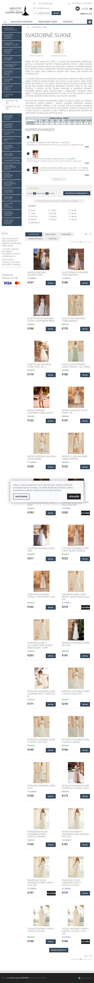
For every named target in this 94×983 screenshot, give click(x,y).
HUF (86, 14)
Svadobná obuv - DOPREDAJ (8, 205)
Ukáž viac (57, 179)
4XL (73, 216)
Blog (5, 233)
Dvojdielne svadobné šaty (10, 29)
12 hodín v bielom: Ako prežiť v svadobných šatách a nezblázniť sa (11, 252)
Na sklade (34, 188)
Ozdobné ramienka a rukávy (9, 147)
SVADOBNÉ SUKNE (8, 95)
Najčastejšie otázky (47, 21)
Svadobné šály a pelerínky (10, 65)
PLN (90, 14)
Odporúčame (33, 234)
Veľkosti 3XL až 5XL (13, 107)
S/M (54, 219)
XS (33, 210)
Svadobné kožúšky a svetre (8, 73)
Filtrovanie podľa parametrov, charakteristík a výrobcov (57, 201)
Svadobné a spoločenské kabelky (10, 167)
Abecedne (53, 239)
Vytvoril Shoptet (86, 978)
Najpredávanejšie (35, 239)
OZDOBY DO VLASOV (9, 133)
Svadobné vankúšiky (8, 191)
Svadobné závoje (8, 80)
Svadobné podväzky (8, 198)
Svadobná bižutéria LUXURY (8, 117)
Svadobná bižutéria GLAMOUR (8, 126)
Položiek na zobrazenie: (76, 193)
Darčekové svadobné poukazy (9, 222)
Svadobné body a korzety (8, 88)
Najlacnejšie (50, 234)
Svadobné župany (12, 160)
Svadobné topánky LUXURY (11, 44)
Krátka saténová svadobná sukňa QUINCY (51, 159)
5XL (33, 219)
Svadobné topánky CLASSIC (8, 51)
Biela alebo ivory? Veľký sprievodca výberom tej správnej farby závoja (11, 242)
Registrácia (87, 3)
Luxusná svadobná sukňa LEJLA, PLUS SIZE (63, 168)
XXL (34, 216)
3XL (53, 216)
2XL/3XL (35, 222)
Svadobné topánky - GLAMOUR (8, 36)
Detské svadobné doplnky (8, 175)
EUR (82, 13)
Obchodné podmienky (22, 21)
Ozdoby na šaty (9, 140)
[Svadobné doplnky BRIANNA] (17, 11)
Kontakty (68, 21)
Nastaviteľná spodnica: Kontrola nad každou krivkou (11, 262)
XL (53, 213)
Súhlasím (74, 496)
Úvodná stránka (5, 22)
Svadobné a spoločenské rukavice (10, 184)
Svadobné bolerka (8, 59)
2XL (73, 213)
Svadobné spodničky (8, 155)
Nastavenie (21, 496)
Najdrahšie (66, 234)
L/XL (74, 219)
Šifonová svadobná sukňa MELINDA (48, 142)
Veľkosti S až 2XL (12, 101)
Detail (51, 283)
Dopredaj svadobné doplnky (8, 213)
